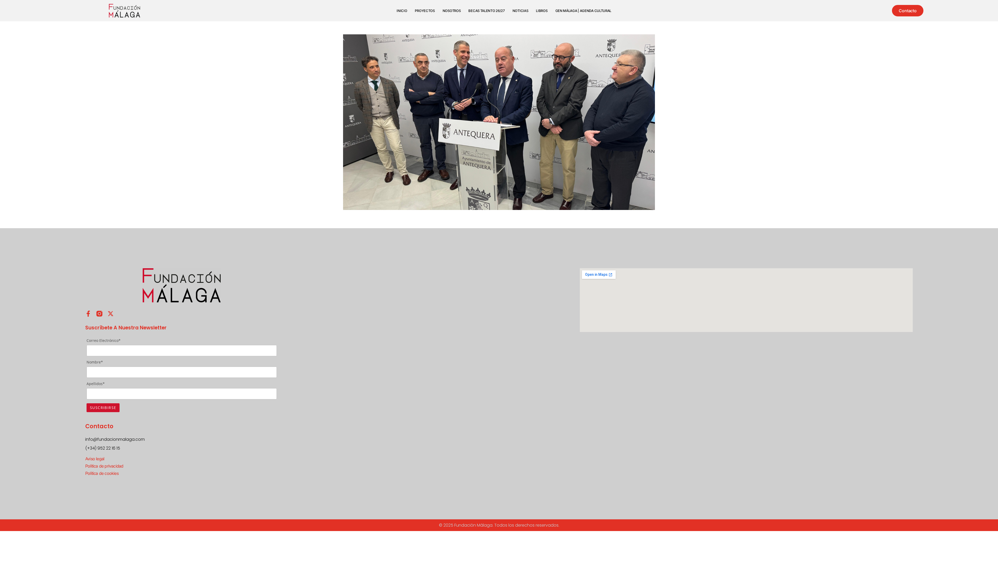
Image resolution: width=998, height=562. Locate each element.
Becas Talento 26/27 (486, 11)
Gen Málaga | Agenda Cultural (583, 11)
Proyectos (425, 11)
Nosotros (452, 11)
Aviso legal (94, 458)
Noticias (520, 11)
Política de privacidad (104, 466)
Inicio (402, 11)
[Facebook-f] (88, 314)
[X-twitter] (111, 314)
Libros (541, 11)
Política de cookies (102, 473)
